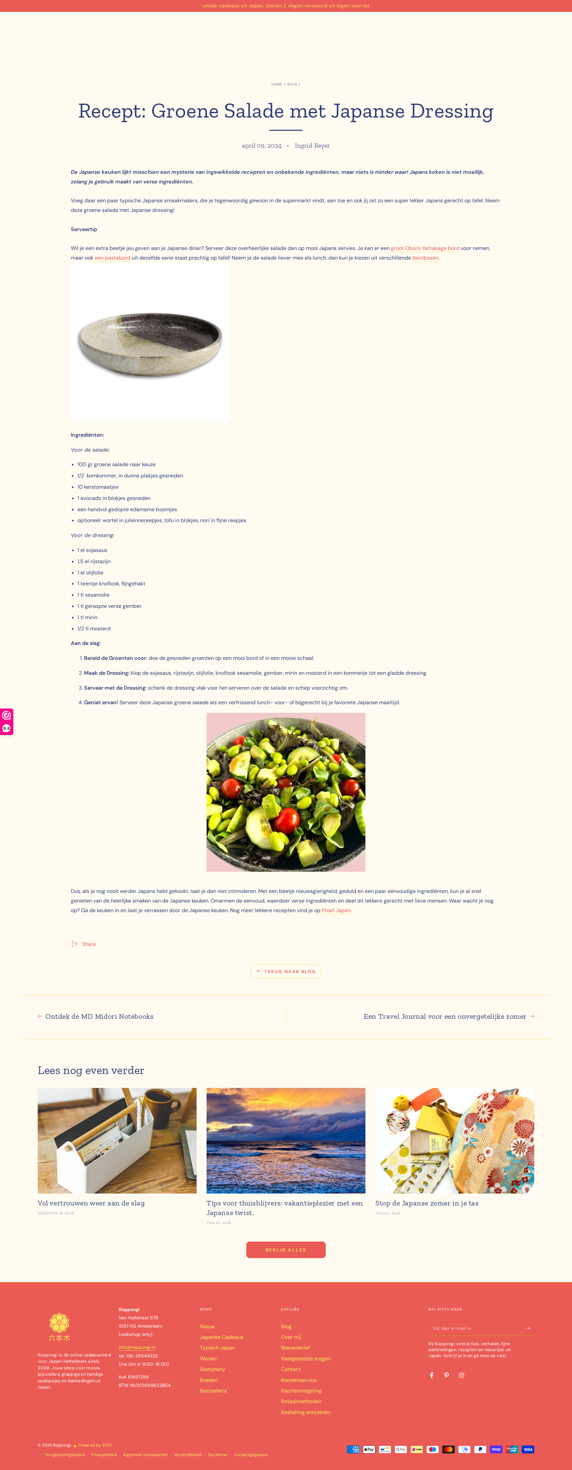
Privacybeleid (104, 1454)
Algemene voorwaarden (145, 1454)
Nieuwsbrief (295, 1347)
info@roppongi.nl (137, 1347)
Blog (292, 84)
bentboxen (425, 257)
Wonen (208, 1358)
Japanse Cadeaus (221, 1337)
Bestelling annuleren (305, 1412)
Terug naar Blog (290, 971)
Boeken (208, 1380)
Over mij (291, 1337)
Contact (291, 1369)
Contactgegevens (250, 1454)
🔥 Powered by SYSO (92, 1445)
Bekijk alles (286, 1250)
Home (277, 84)
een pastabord (112, 257)
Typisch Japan (217, 1347)
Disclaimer (218, 1454)
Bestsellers (213, 1390)
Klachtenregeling (301, 1390)
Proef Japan (336, 910)
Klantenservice (299, 1380)
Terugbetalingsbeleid (65, 1454)
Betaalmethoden (301, 1401)
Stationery (212, 1369)
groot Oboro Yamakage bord (425, 248)
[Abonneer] (530, 1328)
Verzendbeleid (188, 1454)
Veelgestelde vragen (306, 1358)
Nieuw (207, 1326)
